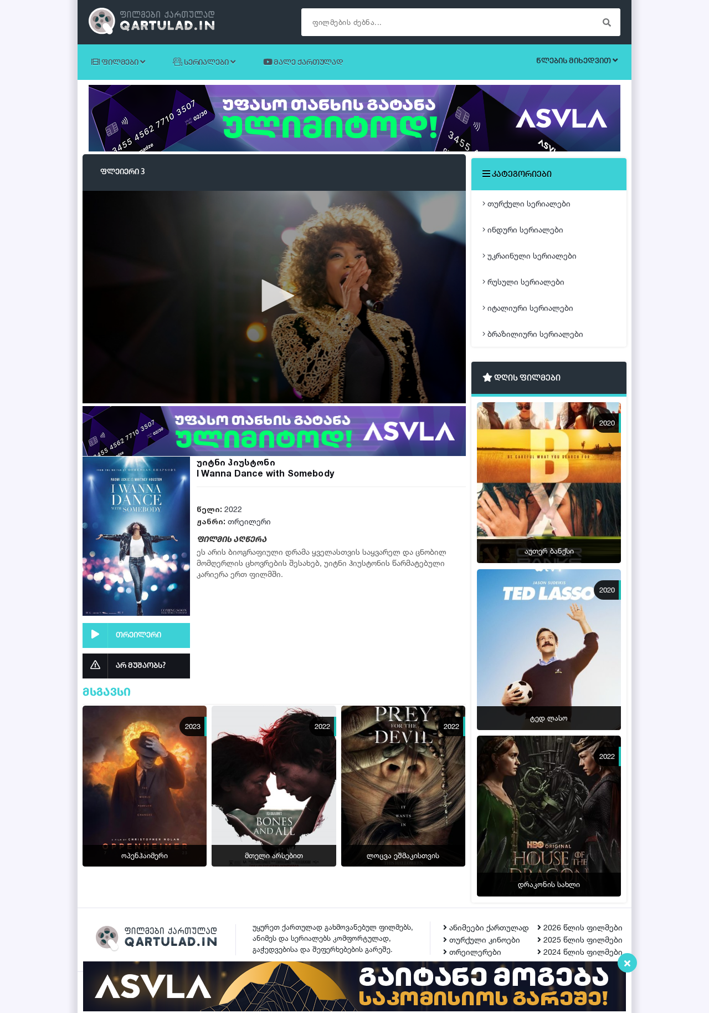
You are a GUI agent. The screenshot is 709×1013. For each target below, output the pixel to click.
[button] (274, 295)
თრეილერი (249, 521)
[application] (274, 296)
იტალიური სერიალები (529, 307)
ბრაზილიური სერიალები (534, 333)
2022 (233, 509)
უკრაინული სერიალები (531, 255)
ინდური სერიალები (524, 229)
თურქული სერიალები (528, 203)
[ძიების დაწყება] (606, 22)
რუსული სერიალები (524, 281)
